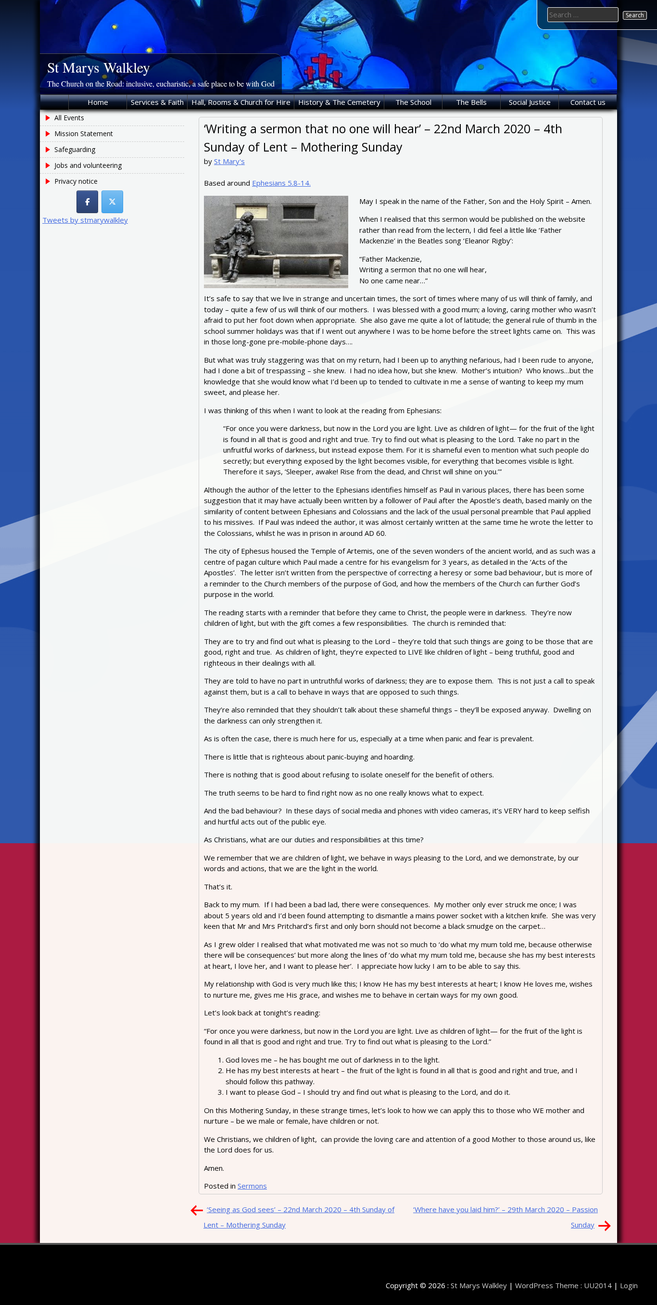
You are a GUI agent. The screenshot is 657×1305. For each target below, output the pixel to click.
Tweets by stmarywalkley (85, 220)
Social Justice (530, 102)
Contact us (588, 102)
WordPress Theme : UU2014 (563, 1285)
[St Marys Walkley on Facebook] (87, 201)
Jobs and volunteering (88, 165)
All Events (69, 117)
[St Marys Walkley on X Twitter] (112, 201)
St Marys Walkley (98, 66)
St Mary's (229, 161)
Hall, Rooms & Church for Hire (241, 102)
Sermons (252, 1186)
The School (413, 102)
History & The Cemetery (339, 102)
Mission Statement (83, 133)
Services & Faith (157, 102)
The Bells (471, 102)
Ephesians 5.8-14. (281, 183)
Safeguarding (74, 149)
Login (629, 1285)
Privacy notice (76, 181)
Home (98, 102)
